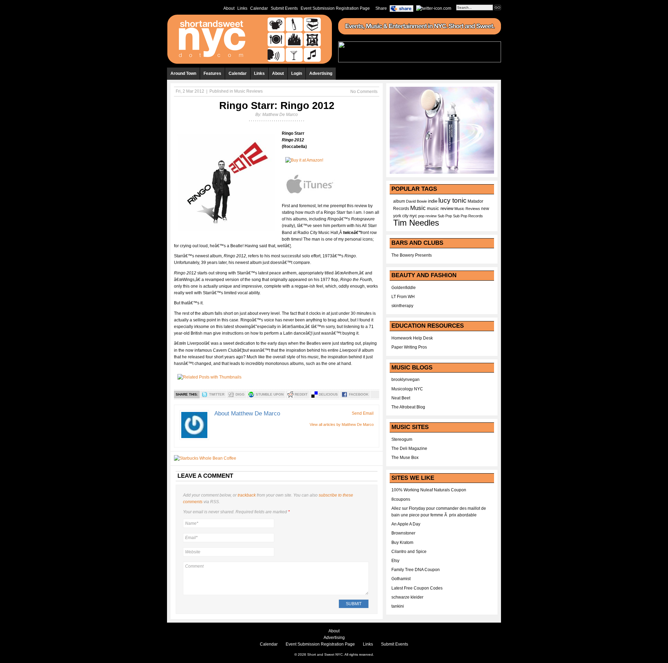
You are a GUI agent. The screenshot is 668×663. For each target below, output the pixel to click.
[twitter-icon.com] (434, 8)
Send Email (363, 413)
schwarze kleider (407, 597)
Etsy (395, 560)
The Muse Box (405, 457)
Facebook (358, 394)
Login (296, 73)
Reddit (301, 394)
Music (418, 207)
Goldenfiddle (403, 287)
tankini (397, 606)
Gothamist (401, 578)
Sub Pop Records (468, 216)
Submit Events (284, 8)
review (431, 216)
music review (440, 208)
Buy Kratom (402, 542)
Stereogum (401, 439)
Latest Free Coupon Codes (417, 588)
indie (432, 201)
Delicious (328, 394)
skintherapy (402, 305)
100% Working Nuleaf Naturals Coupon (428, 490)
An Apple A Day (405, 524)
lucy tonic (452, 200)
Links (242, 8)
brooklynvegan (405, 379)
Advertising (320, 73)
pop (421, 216)
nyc (413, 215)
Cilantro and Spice (409, 551)
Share (381, 8)
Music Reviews (248, 91)
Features (212, 73)
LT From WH (403, 296)
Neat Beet (400, 398)
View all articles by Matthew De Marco (342, 424)
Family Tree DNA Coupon (415, 569)
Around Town (183, 73)
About (228, 8)
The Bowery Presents (411, 255)
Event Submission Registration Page (335, 8)
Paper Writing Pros (409, 347)
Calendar (259, 8)
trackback (247, 495)
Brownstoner (403, 533)
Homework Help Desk (412, 338)
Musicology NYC (407, 389)
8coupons (400, 499)
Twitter (216, 394)
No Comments (363, 91)
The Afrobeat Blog (408, 407)
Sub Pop (445, 216)
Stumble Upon (270, 394)
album (399, 201)
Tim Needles (416, 222)
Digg (240, 394)
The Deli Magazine (409, 448)
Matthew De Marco (280, 114)
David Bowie (416, 201)
